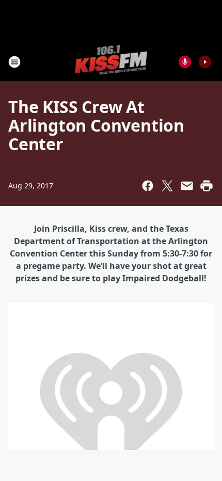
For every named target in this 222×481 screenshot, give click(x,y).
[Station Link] (111, 61)
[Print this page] (206, 186)
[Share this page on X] (167, 186)
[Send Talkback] (185, 62)
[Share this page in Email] (187, 186)
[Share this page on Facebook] (147, 186)
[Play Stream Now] (205, 62)
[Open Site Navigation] (14, 62)
